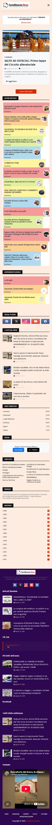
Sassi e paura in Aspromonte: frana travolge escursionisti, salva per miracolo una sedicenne (31, 356)
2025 (26, 514)
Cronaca (26, 411)
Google (5, 470)
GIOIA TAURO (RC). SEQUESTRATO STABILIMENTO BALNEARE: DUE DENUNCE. (21, 191)
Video (26, 430)
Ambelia (9, 57)
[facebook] (7, 321)
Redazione (15, 814)
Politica (26, 423)
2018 (26, 541)
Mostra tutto (26, 22)
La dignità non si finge (11, 163)
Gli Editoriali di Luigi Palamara (38, 469)
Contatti (26, 814)
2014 (26, 548)
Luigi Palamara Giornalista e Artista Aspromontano (13, 476)
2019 (26, 537)
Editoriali (26, 415)
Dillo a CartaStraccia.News (12, 467)
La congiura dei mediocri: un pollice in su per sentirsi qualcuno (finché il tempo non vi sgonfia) (20, 141)
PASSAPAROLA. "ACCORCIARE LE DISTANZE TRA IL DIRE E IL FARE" (31, 598)
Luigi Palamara (12, 69)
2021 (26, 529)
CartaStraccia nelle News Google (36, 465)
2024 (26, 518)
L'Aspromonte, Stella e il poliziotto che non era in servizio (30, 395)
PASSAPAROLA (32, 477)
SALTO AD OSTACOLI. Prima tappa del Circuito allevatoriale (25, 62)
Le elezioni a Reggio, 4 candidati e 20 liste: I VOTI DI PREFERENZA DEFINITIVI (31, 691)
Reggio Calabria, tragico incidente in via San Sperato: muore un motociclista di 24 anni (31, 679)
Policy (35, 814)
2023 (26, 522)
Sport (26, 426)
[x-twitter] (16, 321)
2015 (26, 544)
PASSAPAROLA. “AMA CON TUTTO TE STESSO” (19, 182)
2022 (26, 526)
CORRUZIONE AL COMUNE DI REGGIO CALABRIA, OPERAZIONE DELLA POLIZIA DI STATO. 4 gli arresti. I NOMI (31, 664)
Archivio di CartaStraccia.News (14, 464)
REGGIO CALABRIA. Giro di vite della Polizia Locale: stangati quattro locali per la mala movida (31, 370)
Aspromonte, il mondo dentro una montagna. (18, 289)
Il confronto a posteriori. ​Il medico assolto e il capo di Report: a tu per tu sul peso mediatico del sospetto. (21, 172)
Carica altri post (26, 92)
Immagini (6, 473)
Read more (7, 111)
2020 (26, 533)
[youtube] (35, 321)
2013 (26, 552)
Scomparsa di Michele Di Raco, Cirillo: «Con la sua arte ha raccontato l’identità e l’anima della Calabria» (18, 152)
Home (6, 814)
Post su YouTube (9, 480)
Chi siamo (44, 814)
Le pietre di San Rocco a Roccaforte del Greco (30, 383)
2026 (26, 511)
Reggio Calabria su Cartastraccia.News (34, 481)
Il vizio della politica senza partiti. (15, 211)
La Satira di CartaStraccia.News (38, 475)
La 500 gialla (8, 280)
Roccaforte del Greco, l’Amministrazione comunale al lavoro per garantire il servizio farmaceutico (18, 222)
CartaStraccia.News (26, 817)
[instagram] (26, 321)
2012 (26, 556)
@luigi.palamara (12, 645)
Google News (31, 472)
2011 (26, 559)
